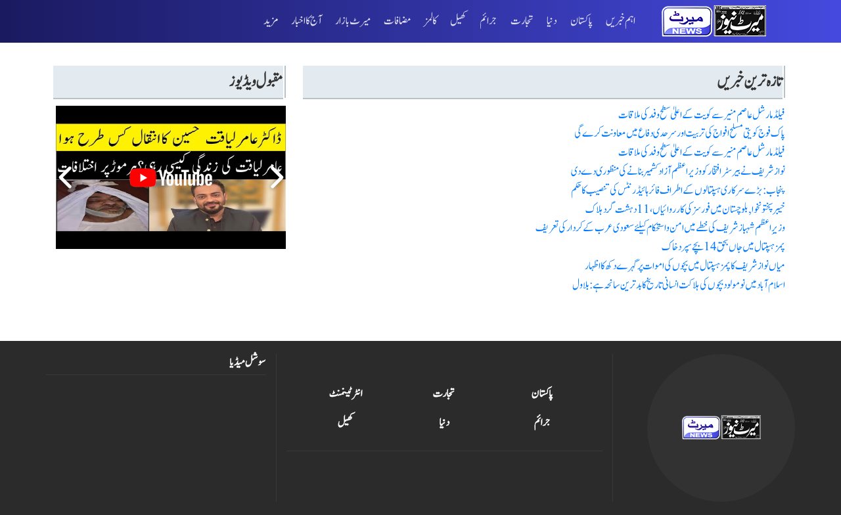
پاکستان (581, 21)
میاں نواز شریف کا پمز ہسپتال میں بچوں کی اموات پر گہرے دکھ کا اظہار (685, 266)
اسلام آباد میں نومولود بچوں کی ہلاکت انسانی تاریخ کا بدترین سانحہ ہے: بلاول (678, 285)
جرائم (488, 21)
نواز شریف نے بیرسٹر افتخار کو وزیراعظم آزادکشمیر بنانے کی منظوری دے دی (678, 171)
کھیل (458, 21)
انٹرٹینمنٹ (346, 393)
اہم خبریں (620, 21)
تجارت (522, 21)
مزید (270, 21)
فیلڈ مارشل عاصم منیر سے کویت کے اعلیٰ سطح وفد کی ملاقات (701, 114)
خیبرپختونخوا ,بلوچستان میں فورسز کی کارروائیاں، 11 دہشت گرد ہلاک (685, 209)
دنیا (552, 21)
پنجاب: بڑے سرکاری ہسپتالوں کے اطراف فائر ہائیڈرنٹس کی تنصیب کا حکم (678, 190)
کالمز (430, 21)
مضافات (397, 21)
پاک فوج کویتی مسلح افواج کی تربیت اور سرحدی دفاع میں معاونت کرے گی (679, 133)
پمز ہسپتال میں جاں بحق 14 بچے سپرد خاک (723, 247)
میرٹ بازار (353, 21)
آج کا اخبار (306, 21)
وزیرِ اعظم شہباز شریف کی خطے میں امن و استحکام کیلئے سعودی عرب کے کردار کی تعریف (660, 227)
